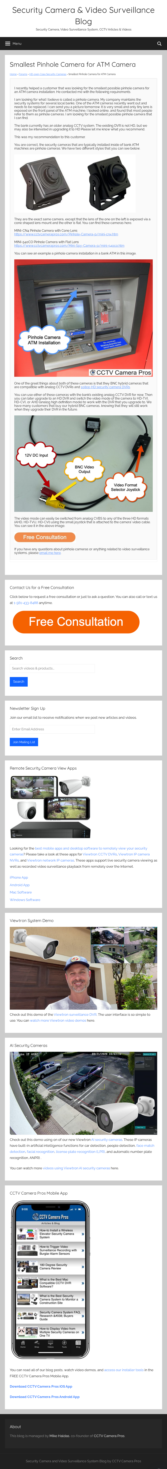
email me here (50, 553)
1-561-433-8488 (26, 603)
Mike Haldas (59, 1436)
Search (18, 681)
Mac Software (21, 892)
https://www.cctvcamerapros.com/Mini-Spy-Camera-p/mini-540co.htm (69, 246)
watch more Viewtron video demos (58, 1020)
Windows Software (25, 900)
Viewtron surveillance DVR (75, 1014)
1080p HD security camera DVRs (105, 387)
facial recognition (40, 1152)
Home (13, 74)
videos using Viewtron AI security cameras (76, 1168)
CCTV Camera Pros (109, 1436)
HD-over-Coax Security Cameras (47, 74)
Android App (20, 885)
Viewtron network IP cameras (50, 860)
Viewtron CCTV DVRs (100, 854)
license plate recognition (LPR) (80, 1152)
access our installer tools (124, 1370)
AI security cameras (106, 1140)
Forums (23, 74)
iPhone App (19, 877)
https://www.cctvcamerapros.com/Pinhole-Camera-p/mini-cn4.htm (66, 234)
